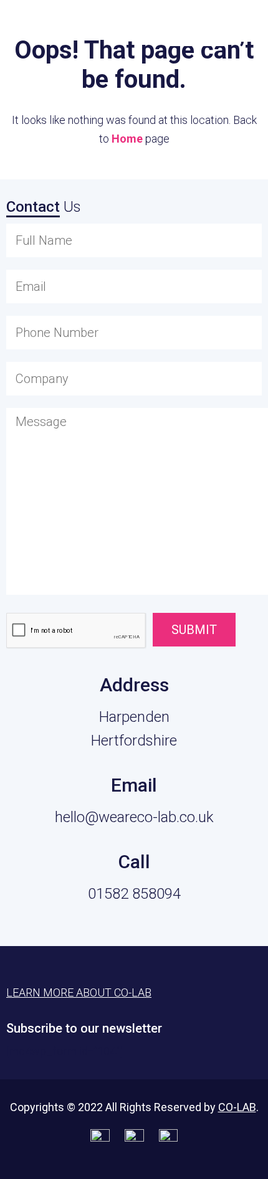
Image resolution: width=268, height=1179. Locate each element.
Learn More (196, 26)
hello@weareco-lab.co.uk (134, 817)
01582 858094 (134, 893)
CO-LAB (237, 1107)
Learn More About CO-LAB (78, 992)
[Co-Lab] (40, 29)
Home (127, 138)
